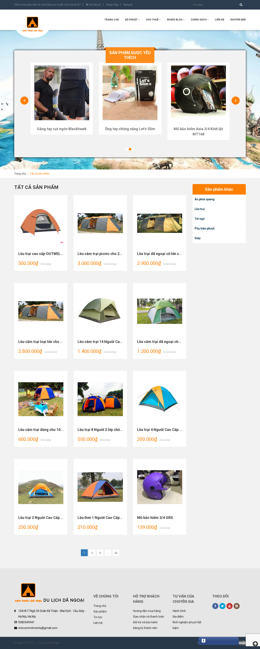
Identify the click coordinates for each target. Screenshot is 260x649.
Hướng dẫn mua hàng (147, 611)
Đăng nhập (112, 4)
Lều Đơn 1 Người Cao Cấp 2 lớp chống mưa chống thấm (123, 517)
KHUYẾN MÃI (238, 19)
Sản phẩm (100, 611)
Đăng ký (128, 4)
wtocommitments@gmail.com (37, 628)
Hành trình (179, 611)
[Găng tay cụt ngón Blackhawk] (61, 92)
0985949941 (26, 622)
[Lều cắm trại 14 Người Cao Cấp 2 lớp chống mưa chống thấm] (100, 311)
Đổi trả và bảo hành (145, 622)
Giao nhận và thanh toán (148, 616)
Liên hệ (219, 19)
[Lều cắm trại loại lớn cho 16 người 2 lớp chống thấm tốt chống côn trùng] (40, 311)
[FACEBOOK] (215, 606)
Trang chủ (99, 605)
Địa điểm (178, 616)
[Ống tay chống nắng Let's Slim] (130, 92)
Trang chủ (111, 19)
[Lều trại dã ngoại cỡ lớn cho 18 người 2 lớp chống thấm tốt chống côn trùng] (159, 223)
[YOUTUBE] (229, 606)
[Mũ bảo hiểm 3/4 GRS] (159, 487)
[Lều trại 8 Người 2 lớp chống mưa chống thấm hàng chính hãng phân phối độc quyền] (100, 399)
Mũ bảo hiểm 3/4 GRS (155, 517)
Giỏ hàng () (94, 4)
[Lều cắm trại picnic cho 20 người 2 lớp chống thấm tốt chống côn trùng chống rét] (100, 223)
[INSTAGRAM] (237, 606)
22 (116, 552)
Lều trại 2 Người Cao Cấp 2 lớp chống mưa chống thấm (63, 517)
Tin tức (97, 617)
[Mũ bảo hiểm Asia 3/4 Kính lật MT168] (198, 92)
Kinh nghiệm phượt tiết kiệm (187, 625)
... (108, 552)
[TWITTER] (222, 606)
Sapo (56, 642)
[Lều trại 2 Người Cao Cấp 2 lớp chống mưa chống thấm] (40, 487)
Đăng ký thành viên (145, 628)
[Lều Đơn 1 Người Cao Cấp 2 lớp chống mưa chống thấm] (100, 487)
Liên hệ (98, 622)
